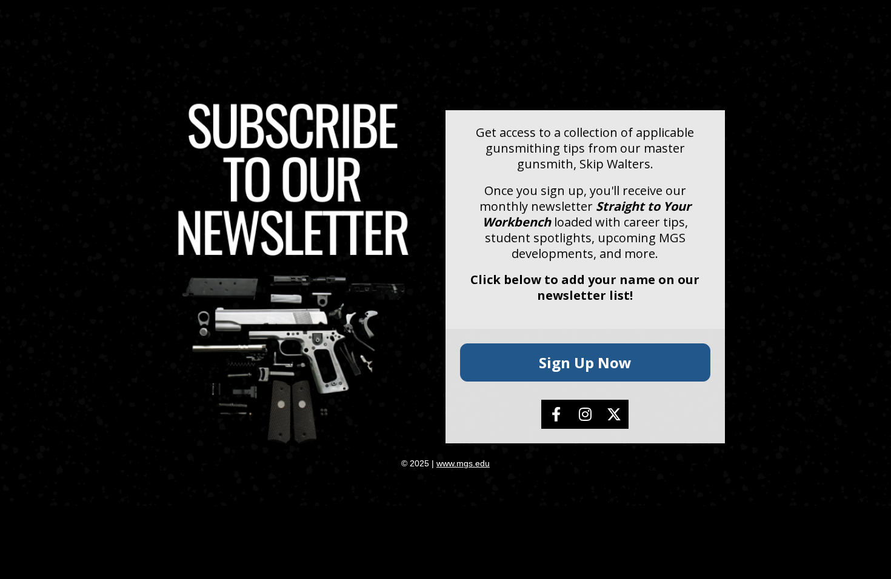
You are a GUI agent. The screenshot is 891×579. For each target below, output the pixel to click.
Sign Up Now (585, 362)
